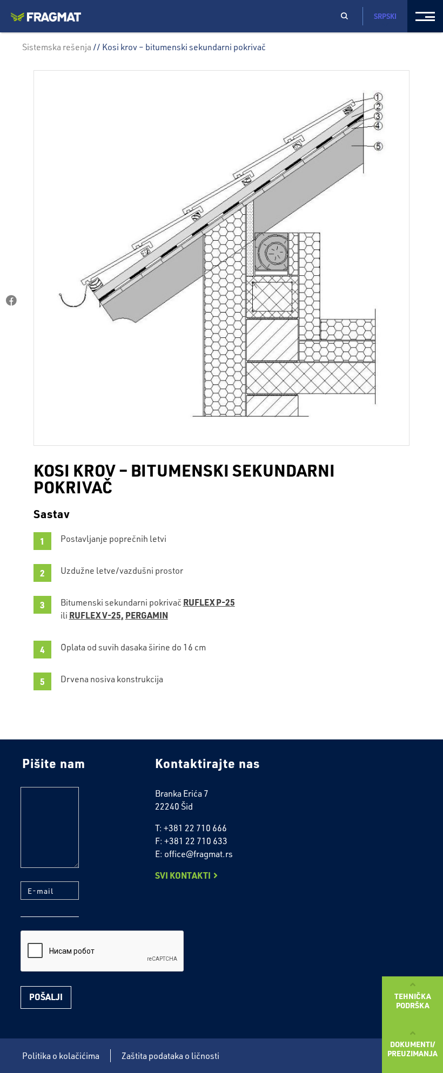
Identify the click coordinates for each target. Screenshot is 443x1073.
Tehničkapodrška (412, 1000)
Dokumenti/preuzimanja (412, 1048)
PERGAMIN (146, 615)
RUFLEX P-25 (209, 602)
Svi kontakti (183, 875)
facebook (11, 300)
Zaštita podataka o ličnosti (170, 1055)
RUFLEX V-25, (96, 615)
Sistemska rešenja (56, 47)
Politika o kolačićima (60, 1055)
